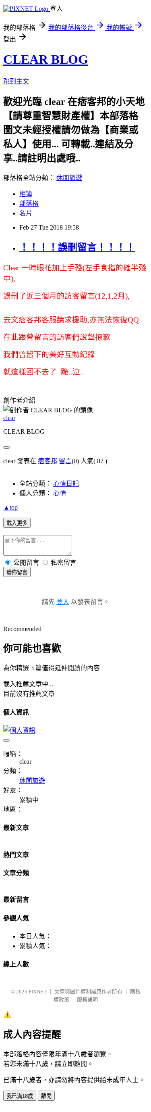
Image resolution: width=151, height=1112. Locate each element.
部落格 (29, 203)
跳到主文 (16, 81)
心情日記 (66, 483)
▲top (10, 507)
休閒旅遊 (69, 177)
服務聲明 (87, 1000)
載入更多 (16, 523)
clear (9, 417)
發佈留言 (16, 572)
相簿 (25, 193)
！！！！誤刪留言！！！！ (77, 247)
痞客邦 (47, 461)
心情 (59, 493)
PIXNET (38, 992)
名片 (25, 213)
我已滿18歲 (19, 1096)
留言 (65, 461)
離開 (46, 1096)
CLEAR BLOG (45, 59)
